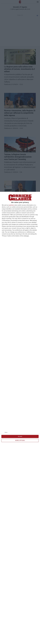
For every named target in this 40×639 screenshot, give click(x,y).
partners (11, 205)
